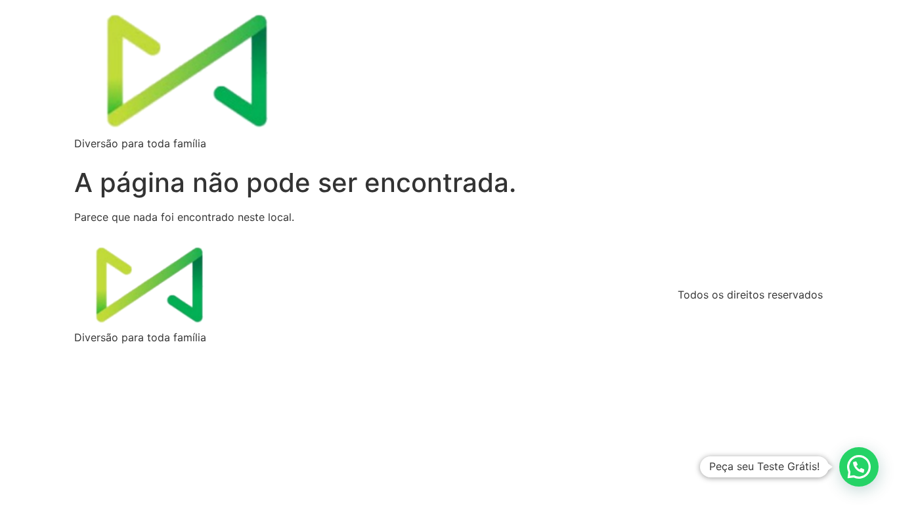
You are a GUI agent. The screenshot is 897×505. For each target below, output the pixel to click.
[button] (859, 467)
